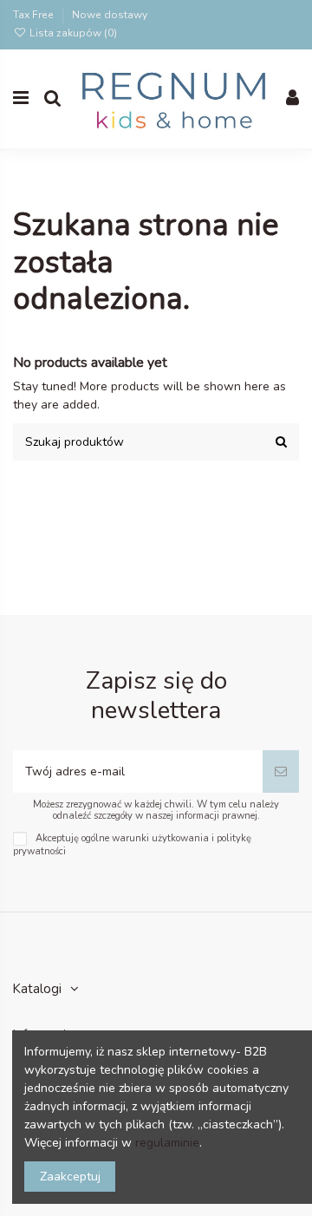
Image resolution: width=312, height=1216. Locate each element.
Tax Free (34, 15)
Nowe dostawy (109, 15)
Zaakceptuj (70, 1176)
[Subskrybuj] (281, 771)
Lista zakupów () (72, 33)
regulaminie (167, 1142)
